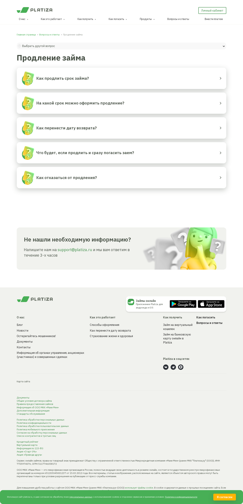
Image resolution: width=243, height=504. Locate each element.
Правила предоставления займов (35, 404)
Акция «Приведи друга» (29, 454)
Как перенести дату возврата (110, 330)
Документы (25, 341)
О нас (22, 19)
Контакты (23, 347)
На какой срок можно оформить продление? (80, 103)
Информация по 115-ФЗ (30, 448)
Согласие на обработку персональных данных (42, 432)
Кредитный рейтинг (27, 441)
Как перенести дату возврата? (66, 127)
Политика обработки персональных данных (40, 419)
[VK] (165, 367)
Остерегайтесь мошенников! (36, 336)
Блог (20, 325)
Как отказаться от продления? (66, 177)
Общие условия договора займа (34, 400)
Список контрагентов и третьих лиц (36, 435)
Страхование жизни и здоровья (111, 336)
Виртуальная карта (27, 445)
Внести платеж (214, 19)
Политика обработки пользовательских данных (43, 426)
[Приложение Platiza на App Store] (211, 304)
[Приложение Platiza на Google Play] (183, 304)
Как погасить (116, 19)
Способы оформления (104, 325)
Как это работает (51, 19)
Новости (22, 330)
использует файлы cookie (139, 487)
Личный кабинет (212, 10)
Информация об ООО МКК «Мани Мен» (38, 407)
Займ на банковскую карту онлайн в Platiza (177, 338)
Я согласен (224, 497)
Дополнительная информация (33, 410)
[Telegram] (173, 367)
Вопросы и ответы (178, 19)
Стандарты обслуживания (31, 413)
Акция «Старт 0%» (27, 451)
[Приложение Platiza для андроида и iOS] (132, 302)
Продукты (146, 19)
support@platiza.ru (75, 249)
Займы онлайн (146, 301)
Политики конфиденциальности (181, 496)
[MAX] (180, 367)
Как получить (85, 19)
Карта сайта (23, 381)
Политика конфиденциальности (34, 422)
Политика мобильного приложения (36, 429)
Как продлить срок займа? (62, 78)
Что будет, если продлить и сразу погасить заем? (85, 152)
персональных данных (80, 496)
